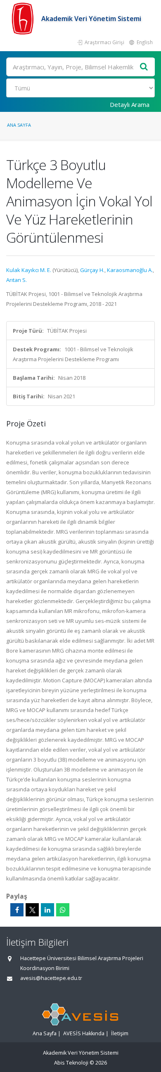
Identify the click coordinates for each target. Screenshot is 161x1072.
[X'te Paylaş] (32, 909)
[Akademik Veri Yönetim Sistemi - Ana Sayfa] (23, 18)
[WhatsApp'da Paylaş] (62, 909)
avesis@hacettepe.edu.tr (51, 978)
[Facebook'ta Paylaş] (17, 909)
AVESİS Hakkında (83, 1033)
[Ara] (144, 67)
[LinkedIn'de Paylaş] (47, 909)
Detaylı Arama (129, 104)
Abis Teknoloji (71, 1062)
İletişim (119, 1033)
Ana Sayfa (19, 125)
